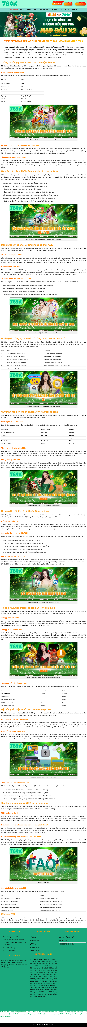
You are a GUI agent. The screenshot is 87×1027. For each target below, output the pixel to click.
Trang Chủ (14, 10)
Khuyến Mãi (65, 10)
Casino (30, 10)
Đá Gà (36, 10)
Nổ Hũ (42, 10)
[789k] (9, 4)
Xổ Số (48, 10)
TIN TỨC (74, 10)
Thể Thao (55, 10)
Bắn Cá (22, 10)
